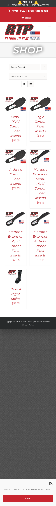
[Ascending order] (44, 67)
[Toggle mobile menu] (49, 26)
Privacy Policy (28, 325)
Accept (28, 498)
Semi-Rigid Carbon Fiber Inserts (16, 126)
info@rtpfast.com (38, 10)
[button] (51, 483)
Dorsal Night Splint (15, 294)
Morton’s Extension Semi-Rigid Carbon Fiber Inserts (40, 184)
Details (16, 110)
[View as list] (31, 84)
